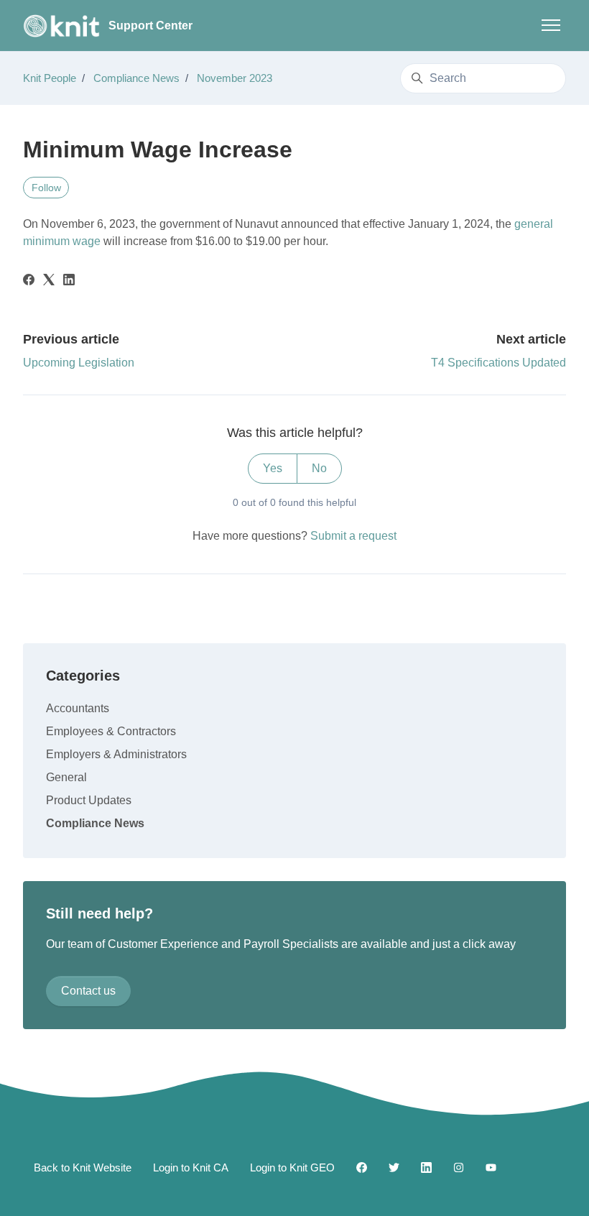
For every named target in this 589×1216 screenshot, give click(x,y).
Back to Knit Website (82, 1167)
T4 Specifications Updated (498, 362)
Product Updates (88, 800)
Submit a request (353, 536)
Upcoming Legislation (78, 362)
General (66, 777)
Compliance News (136, 78)
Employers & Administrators (116, 754)
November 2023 (234, 78)
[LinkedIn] (69, 281)
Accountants (77, 708)
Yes (272, 468)
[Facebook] (28, 281)
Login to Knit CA (190, 1167)
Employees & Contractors (111, 731)
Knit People (49, 78)
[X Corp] (49, 281)
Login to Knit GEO (292, 1167)
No (319, 468)
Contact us (88, 991)
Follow (46, 187)
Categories (83, 675)
